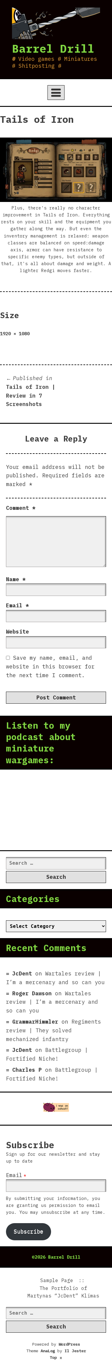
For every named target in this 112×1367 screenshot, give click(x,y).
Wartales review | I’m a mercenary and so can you (52, 1002)
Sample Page (56, 1280)
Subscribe (28, 1231)
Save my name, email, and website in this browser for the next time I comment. (50, 666)
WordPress (69, 1344)
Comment (21, 507)
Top (56, 1357)
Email (17, 605)
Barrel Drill (53, 48)
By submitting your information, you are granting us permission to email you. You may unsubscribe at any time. (55, 1205)
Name (16, 579)
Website (17, 631)
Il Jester (75, 1350)
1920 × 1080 (15, 333)
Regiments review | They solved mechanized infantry (53, 1030)
